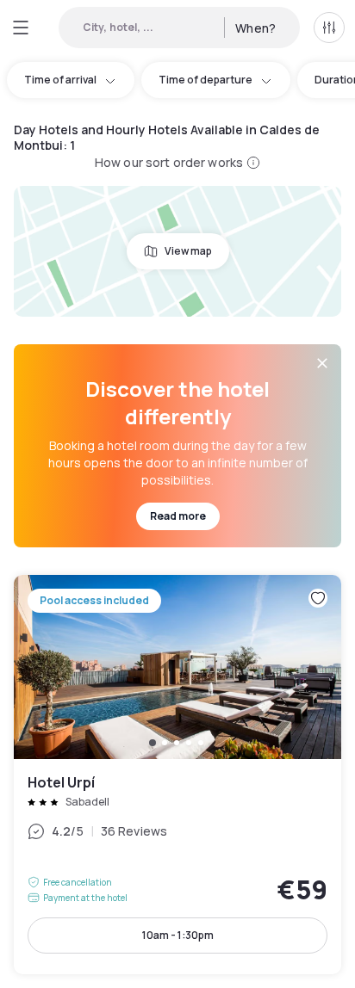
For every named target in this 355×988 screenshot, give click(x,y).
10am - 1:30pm (178, 935)
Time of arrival (60, 79)
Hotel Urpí (177, 774)
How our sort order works (169, 162)
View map (188, 251)
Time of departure (205, 79)
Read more (178, 516)
